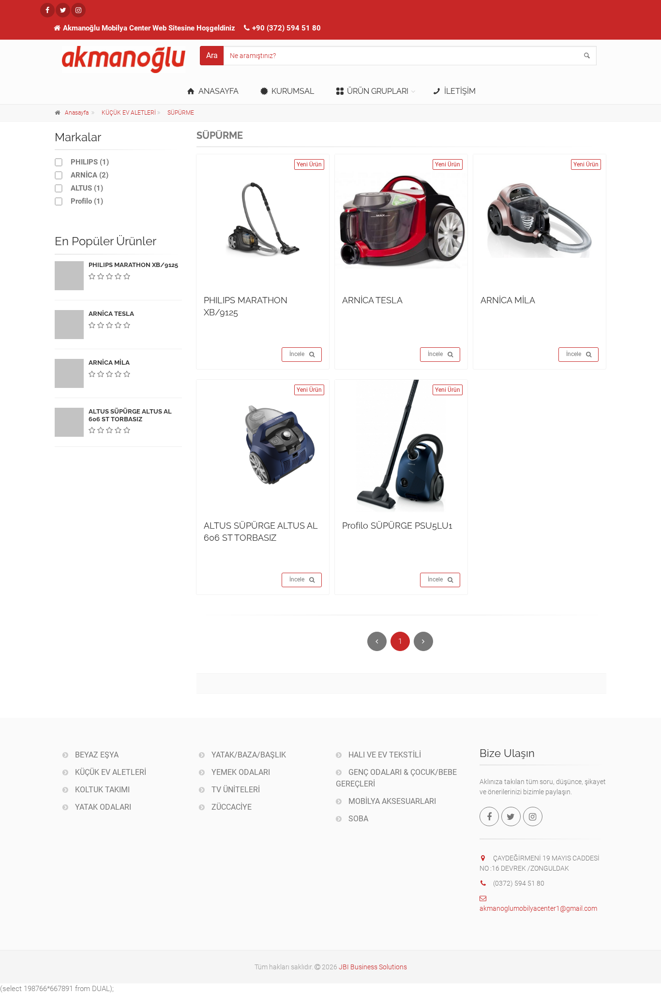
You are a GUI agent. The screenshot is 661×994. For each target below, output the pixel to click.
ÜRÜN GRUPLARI (376, 91)
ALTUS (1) (86, 188)
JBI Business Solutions (373, 967)
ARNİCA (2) (88, 175)
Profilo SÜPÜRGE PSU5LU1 (397, 525)
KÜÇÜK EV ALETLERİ (129, 112)
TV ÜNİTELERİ (235, 789)
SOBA (357, 818)
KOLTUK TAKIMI (101, 789)
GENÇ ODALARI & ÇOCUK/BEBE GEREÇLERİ (396, 778)
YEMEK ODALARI (240, 772)
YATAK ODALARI (102, 807)
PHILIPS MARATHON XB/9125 (133, 264)
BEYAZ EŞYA (96, 754)
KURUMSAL (292, 91)
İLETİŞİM (459, 91)
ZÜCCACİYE (231, 807)
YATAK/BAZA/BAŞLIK (248, 754)
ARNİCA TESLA (372, 300)
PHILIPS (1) (89, 162)
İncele (296, 354)
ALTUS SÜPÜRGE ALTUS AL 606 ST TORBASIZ (130, 415)
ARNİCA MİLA (508, 300)
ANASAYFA (217, 91)
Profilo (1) (86, 201)
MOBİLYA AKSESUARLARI (391, 801)
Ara (212, 55)
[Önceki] (377, 641)
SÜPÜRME (180, 112)
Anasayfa (77, 112)
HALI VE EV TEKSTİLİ (383, 754)
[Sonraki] (423, 641)
